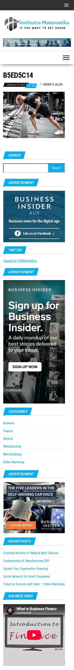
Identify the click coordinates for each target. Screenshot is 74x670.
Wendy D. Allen (52, 84)
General (8, 439)
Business (8, 423)
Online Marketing (13, 462)
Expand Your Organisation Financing (25, 569)
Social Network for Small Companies (26, 576)
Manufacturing (12, 446)
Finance (8, 431)
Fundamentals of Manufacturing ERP (26, 561)
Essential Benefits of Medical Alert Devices (31, 553)
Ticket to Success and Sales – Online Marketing (34, 584)
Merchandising (12, 454)
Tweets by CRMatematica (20, 261)
